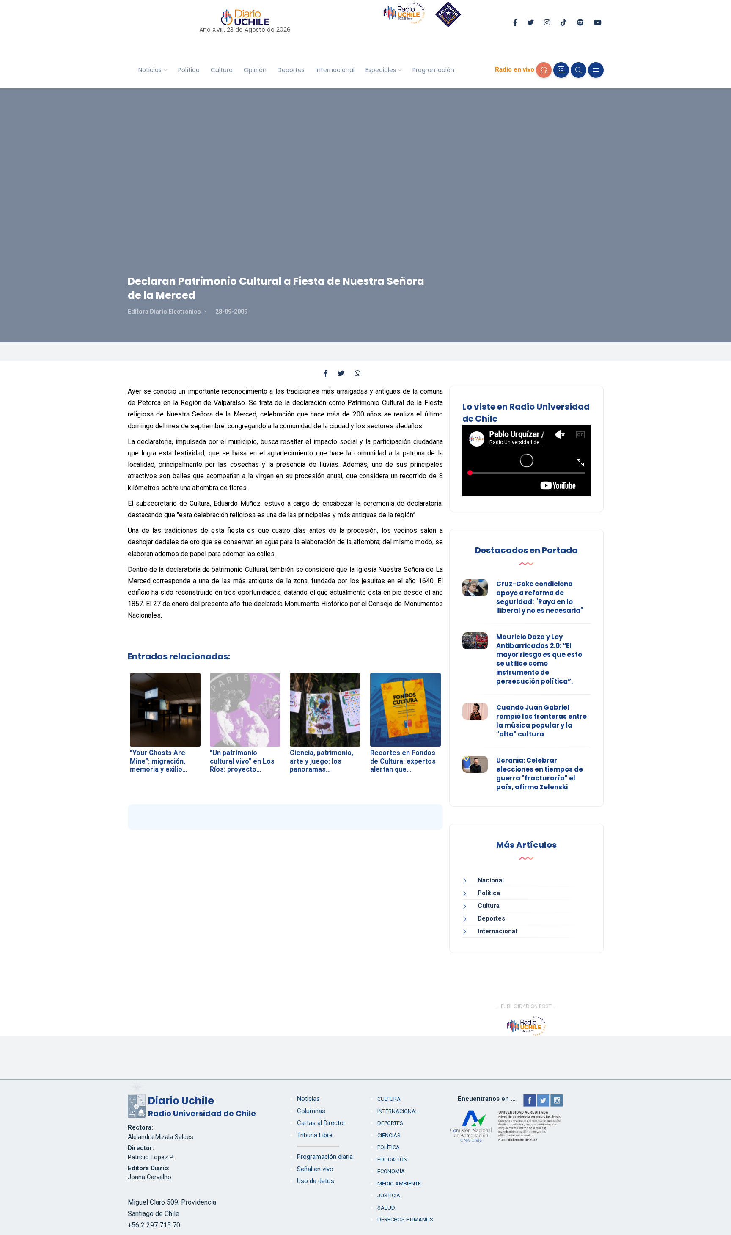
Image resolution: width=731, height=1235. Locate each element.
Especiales (381, 70)
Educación (392, 1159)
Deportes (291, 70)
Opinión (255, 70)
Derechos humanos (405, 1219)
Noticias (150, 70)
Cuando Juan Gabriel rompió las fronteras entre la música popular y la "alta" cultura (541, 721)
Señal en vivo (315, 1169)
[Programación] (561, 70)
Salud (386, 1208)
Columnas (311, 1111)
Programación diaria (325, 1157)
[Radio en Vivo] (544, 70)
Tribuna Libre (315, 1135)
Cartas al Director (321, 1123)
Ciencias (389, 1135)
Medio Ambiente (399, 1183)
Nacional (491, 880)
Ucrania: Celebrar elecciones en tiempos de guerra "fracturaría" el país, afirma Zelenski (539, 773)
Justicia (388, 1195)
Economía (391, 1171)
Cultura (222, 70)
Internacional (335, 70)
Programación (433, 70)
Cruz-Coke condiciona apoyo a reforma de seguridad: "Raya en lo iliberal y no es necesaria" (539, 597)
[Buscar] (578, 70)
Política (189, 70)
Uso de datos (315, 1181)
